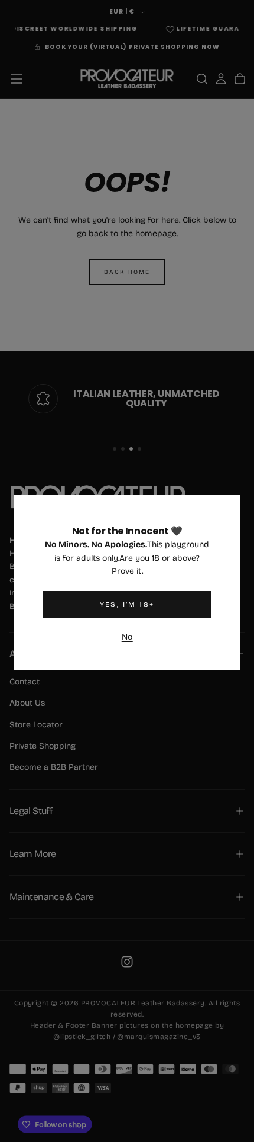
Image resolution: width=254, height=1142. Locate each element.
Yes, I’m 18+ (127, 604)
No (127, 637)
